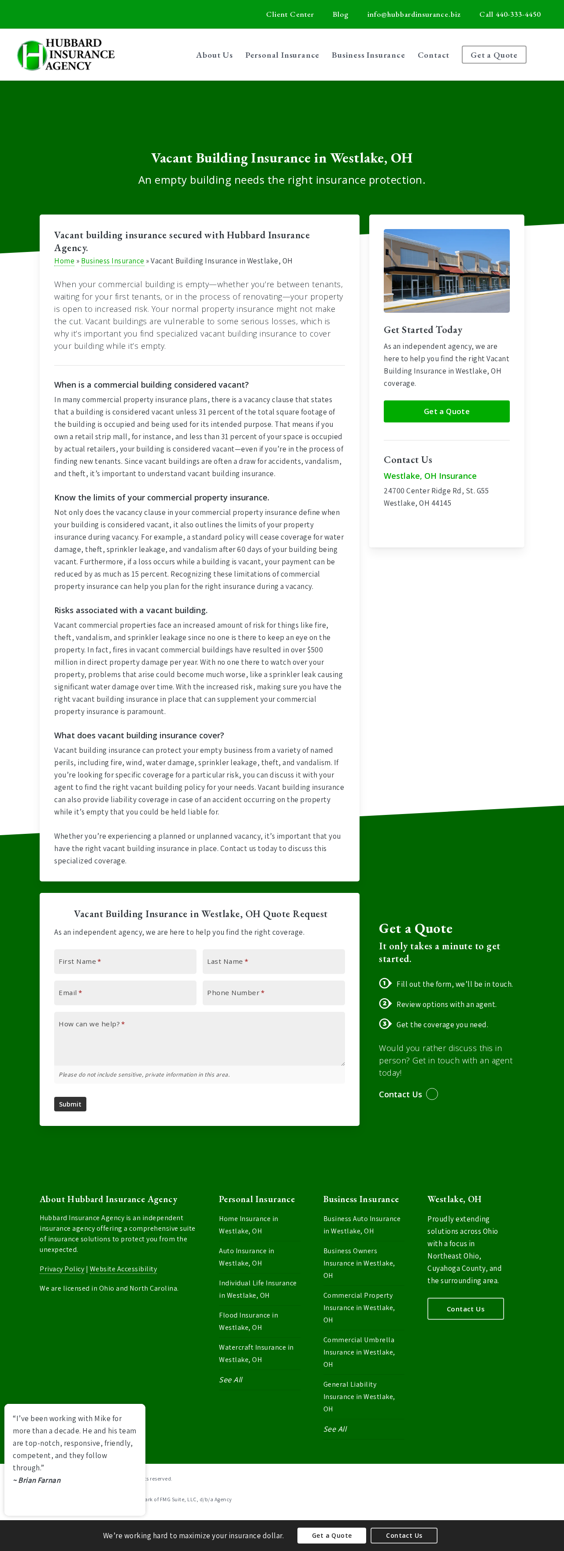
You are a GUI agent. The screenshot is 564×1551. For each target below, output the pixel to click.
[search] (546, 54)
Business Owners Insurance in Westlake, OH (359, 1263)
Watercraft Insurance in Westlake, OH (256, 1353)
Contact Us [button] (400, 1094)
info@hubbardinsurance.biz (414, 14)
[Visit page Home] (65, 54)
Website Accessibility (123, 1268)
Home (64, 261)
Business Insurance (113, 261)
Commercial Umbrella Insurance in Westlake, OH (359, 1352)
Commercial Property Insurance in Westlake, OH (359, 1308)
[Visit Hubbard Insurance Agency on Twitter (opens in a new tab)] (27, 14)
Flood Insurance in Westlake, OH (248, 1321)
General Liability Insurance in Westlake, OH (359, 1397)
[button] (447, 411)
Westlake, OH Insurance (430, 475)
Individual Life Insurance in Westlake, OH (258, 1289)
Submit (70, 1104)
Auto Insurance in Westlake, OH (247, 1257)
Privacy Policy (62, 1268)
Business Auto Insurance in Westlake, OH (362, 1225)
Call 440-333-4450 (510, 14)
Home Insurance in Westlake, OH (248, 1225)
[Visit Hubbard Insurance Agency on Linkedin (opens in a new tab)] (60, 14)
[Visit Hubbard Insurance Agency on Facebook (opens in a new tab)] (43, 14)
